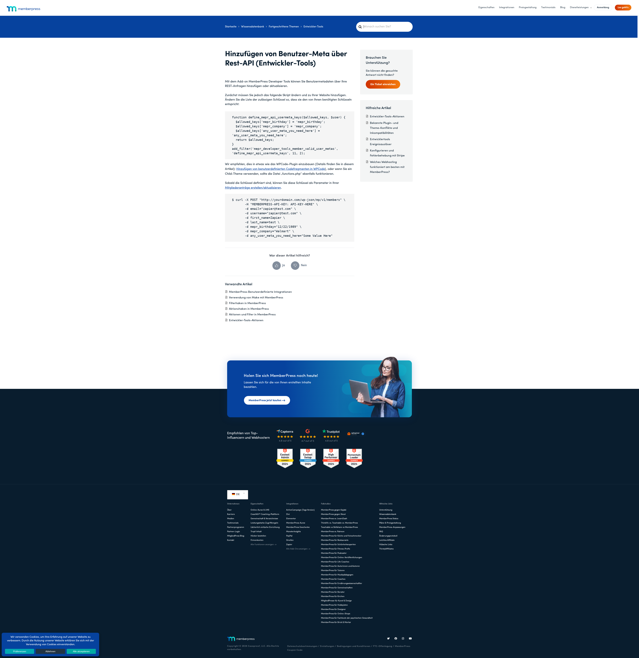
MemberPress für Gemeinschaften (337, 588)
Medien (230, 519)
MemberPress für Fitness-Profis (335, 549)
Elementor (291, 519)
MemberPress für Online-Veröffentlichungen (341, 558)
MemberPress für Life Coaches (335, 562)
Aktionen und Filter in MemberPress (252, 314)
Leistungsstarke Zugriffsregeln (264, 523)
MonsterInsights (293, 532)
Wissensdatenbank (387, 514)
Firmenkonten (257, 540)
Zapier (289, 545)
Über (229, 510)
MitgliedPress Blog (235, 536)
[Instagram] (403, 639)
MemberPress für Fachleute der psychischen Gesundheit (347, 618)
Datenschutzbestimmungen (302, 646)
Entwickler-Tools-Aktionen (246, 320)
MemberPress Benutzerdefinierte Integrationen (260, 292)
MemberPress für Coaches (333, 579)
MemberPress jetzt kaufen (265, 400)
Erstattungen (327, 646)
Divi (288, 514)
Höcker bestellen (258, 536)
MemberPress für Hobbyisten (334, 605)
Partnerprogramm (235, 527)
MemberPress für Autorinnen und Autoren (340, 566)
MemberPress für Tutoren (333, 571)
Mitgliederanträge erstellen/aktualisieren (253, 188)
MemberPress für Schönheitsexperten (338, 545)
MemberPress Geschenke (298, 527)
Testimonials (232, 523)
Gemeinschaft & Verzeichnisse (264, 519)
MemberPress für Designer (333, 609)
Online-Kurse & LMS (260, 510)
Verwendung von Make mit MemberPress (256, 297)
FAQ (381, 532)
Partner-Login (233, 532)
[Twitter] (388, 639)
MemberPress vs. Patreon (332, 532)
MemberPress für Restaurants (334, 540)
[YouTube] (410, 639)
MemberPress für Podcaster (334, 553)
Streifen (290, 540)
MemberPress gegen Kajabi (333, 510)
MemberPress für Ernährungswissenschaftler (341, 584)
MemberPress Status (388, 519)
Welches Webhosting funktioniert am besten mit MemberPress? (387, 167)
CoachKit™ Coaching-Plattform (265, 514)
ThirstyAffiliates (386, 549)
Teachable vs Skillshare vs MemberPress (339, 527)
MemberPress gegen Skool (333, 514)
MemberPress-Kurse (295, 523)
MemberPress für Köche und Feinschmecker (341, 536)
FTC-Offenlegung (382, 646)
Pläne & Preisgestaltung (390, 523)
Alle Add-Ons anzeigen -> (298, 549)
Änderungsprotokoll (388, 536)
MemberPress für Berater (333, 592)
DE (237, 494)
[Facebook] (396, 639)
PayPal (289, 536)
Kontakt (230, 540)
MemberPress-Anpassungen (392, 527)
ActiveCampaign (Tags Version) (300, 510)
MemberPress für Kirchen (332, 596)
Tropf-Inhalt (256, 532)
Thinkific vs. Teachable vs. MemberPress (339, 523)
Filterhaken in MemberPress (247, 303)
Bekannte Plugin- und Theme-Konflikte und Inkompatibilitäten (384, 128)
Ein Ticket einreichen (383, 84)
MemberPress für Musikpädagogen (337, 575)
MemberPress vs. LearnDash (334, 519)
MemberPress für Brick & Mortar (336, 622)
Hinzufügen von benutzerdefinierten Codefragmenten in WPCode (280, 169)
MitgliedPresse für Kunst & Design (336, 601)
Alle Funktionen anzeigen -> (263, 545)
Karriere (231, 514)
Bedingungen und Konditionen (353, 646)
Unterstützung (385, 510)
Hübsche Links (385, 545)
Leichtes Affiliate (387, 540)
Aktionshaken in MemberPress (249, 309)
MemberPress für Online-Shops (335, 614)
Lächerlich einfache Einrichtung (265, 527)
